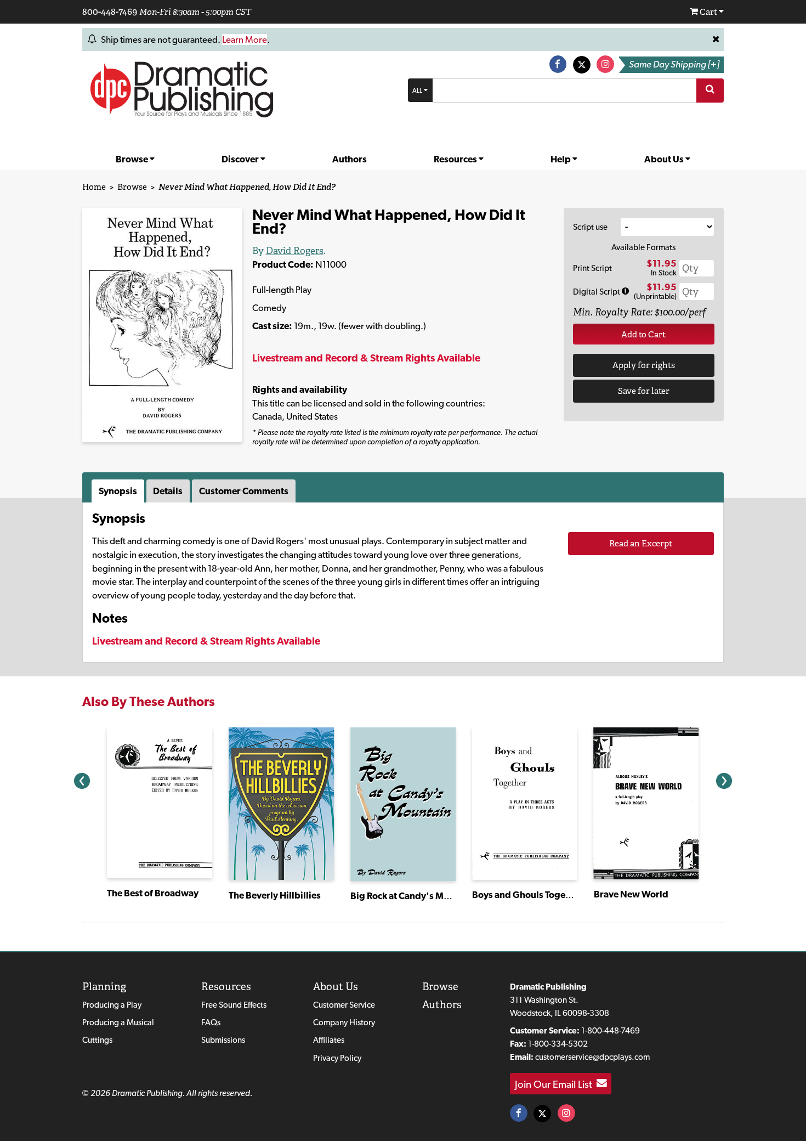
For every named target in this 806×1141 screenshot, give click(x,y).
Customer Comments (243, 490)
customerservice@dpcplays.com (592, 1057)
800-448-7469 (109, 11)
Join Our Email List (556, 1083)
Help (561, 159)
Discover (241, 159)
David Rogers (294, 251)
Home (94, 187)
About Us (664, 159)
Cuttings (97, 1040)
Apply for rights (643, 365)
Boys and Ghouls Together (527, 894)
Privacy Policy (337, 1058)
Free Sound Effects (233, 1004)
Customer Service (344, 1004)
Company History (344, 1022)
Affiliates (328, 1040)
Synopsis (118, 490)
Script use (590, 227)
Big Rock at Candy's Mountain (413, 895)
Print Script (592, 268)
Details (168, 490)
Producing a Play (111, 1004)
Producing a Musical (118, 1022)
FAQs (210, 1022)
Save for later (643, 391)
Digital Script (597, 291)
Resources (456, 159)
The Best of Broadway (152, 893)
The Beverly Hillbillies (275, 895)
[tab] (119, 490)
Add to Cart (643, 334)
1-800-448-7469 (610, 1030)
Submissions (223, 1040)
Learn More (244, 39)
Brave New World (631, 894)
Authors (349, 159)
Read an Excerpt (640, 543)
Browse (133, 159)
